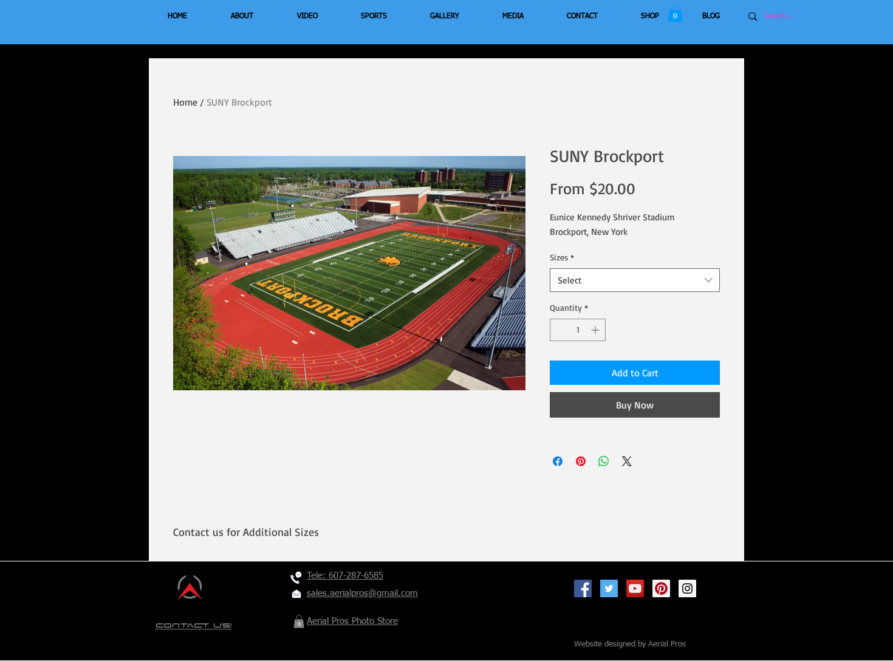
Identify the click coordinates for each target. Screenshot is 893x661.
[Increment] (596, 330)
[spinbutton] (578, 330)
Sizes (562, 257)
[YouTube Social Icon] (635, 588)
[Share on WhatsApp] (604, 461)
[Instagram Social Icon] (687, 588)
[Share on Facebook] (557, 461)
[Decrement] (559, 330)
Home (185, 102)
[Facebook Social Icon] (583, 588)
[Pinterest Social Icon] (661, 588)
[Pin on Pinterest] (580, 461)
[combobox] (635, 280)
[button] (675, 13)
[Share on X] (627, 461)
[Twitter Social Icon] (609, 588)
